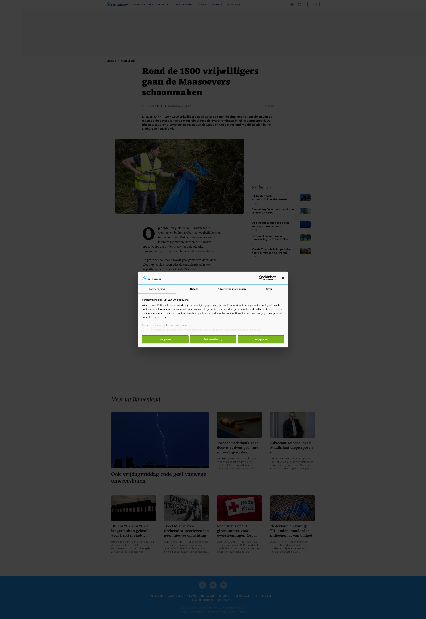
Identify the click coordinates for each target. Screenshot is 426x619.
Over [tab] (269, 289)
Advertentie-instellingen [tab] (232, 289)
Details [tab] (194, 289)
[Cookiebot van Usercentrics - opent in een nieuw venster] (261, 277)
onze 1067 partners (161, 305)
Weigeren (165, 339)
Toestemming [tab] (157, 289)
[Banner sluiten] (283, 278)
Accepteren (261, 339)
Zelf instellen (211, 339)
